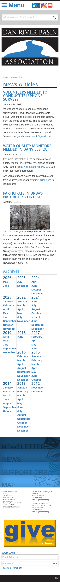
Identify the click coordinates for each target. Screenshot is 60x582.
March (21, 305)
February (8, 305)
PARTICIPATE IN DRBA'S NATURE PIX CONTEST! (23, 195)
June (6, 285)
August (35, 309)
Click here (45, 180)
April (34, 282)
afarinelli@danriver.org (31, 166)
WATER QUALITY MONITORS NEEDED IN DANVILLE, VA (27, 147)
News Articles (17, 77)
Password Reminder (12, 568)
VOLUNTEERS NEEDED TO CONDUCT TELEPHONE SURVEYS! (25, 96)
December (23, 285)
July (19, 282)
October (36, 289)
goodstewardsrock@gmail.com (34, 136)
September (9, 321)
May (5, 282)
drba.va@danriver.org (40, 500)
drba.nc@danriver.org (11, 507)
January (8, 301)
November (9, 328)
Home (6, 77)
